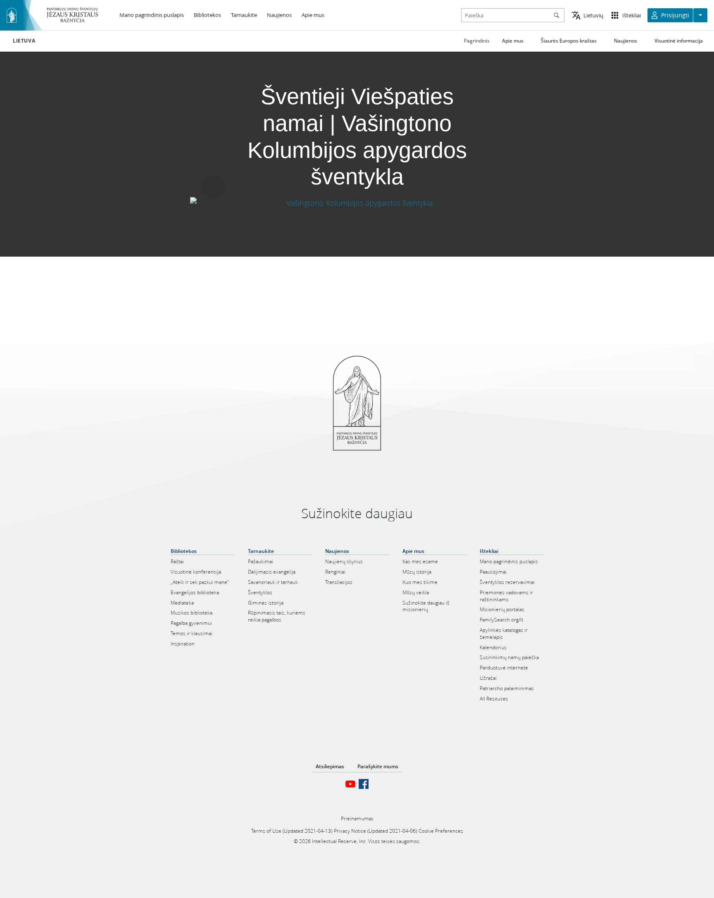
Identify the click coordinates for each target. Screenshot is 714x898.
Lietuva (24, 41)
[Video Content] (357, 202)
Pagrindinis (477, 40)
